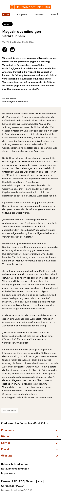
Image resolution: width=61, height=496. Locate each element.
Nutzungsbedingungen (15, 468)
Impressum (8, 473)
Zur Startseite (9, 410)
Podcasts (39, 14)
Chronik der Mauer (12, 485)
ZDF (22, 481)
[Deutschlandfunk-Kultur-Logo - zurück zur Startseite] (30, 7)
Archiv (7, 24)
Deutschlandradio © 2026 (16, 490)
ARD (15, 481)
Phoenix (31, 481)
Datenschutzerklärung (14, 464)
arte (40, 481)
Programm (22, 14)
